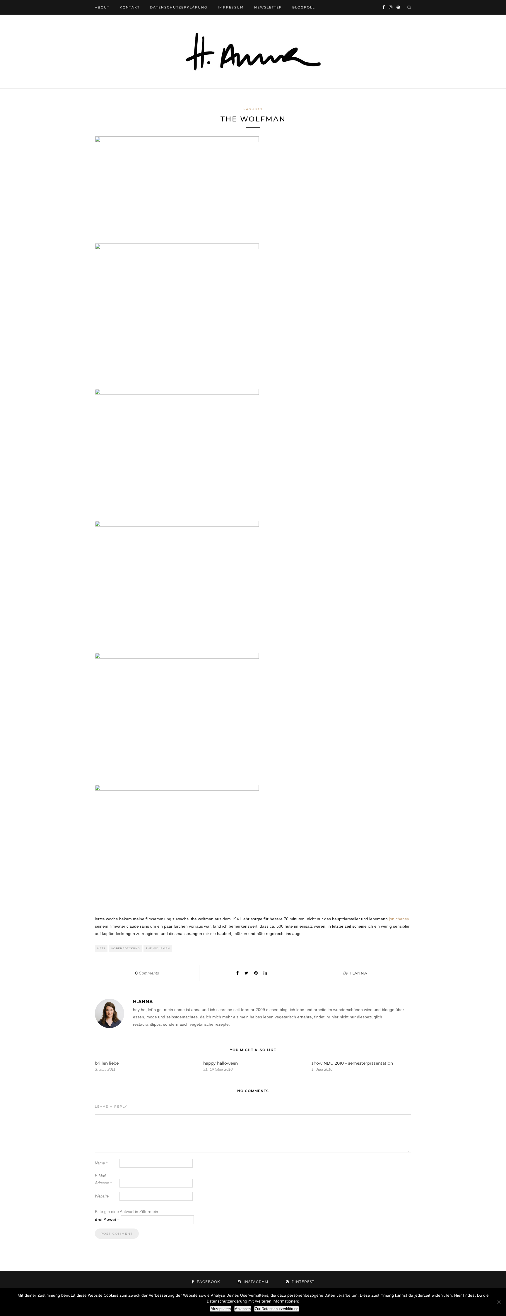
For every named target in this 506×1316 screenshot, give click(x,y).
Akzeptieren (221, 1309)
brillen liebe (107, 1063)
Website (102, 1196)
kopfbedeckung (125, 948)
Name (101, 1163)
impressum (231, 7)
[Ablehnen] (499, 1302)
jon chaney (399, 919)
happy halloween (220, 1063)
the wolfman (158, 948)
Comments (147, 973)
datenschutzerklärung (179, 7)
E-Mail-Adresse (103, 1179)
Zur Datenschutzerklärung (276, 1309)
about (102, 7)
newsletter (268, 7)
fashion (253, 109)
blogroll (303, 7)
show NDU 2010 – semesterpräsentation (352, 1063)
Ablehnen (243, 1309)
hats (101, 948)
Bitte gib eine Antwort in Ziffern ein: (127, 1211)
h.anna (358, 973)
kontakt (130, 7)
